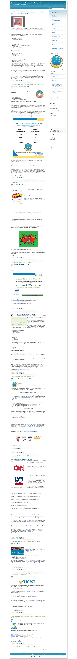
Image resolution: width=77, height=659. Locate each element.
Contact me (35, 640)
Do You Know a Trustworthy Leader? (22, 576)
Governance (54, 28)
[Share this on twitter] (18, 80)
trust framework (25, 33)
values (17, 617)
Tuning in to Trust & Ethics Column (57, 48)
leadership (29, 181)
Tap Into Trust (22, 102)
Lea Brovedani (54, 84)
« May (51, 147)
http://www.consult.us (54, 76)
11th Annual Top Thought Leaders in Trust (23, 619)
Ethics (34, 380)
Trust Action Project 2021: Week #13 (22, 264)
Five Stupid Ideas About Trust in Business (58, 87)
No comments (44, 186)
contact (19, 163)
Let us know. (29, 304)
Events (36, 621)
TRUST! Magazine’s (30, 591)
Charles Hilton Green (55, 86)
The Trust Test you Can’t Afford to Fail (22, 378)
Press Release (56, 27)
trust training (40, 402)
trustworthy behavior (15, 182)
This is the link (13, 588)
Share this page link (14, 634)
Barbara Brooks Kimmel (16, 84)
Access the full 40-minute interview (30, 551)
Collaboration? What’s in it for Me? (21, 13)
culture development (55, 21)
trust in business (37, 541)
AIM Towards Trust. (26, 426)
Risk (52, 37)
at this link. (28, 301)
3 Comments (44, 460)
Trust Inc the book (54, 79)
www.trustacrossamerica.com (24, 369)
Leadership (32, 186)
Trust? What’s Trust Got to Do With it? (58, 92)
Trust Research (54, 45)
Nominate (12, 636)
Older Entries (45, 649)
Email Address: (52, 103)
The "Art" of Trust (22, 262)
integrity (28, 573)
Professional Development (32, 265)
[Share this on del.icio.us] (22, 80)
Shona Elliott (31, 550)
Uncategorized (54, 49)
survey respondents (36, 195)
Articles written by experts (18, 315)
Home (13, 8)
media (33, 376)
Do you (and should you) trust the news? (23, 459)
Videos (53, 51)
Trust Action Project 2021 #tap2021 (57, 43)
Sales (53, 39)
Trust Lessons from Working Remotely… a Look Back (58, 85)
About (16, 8)
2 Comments (44, 315)
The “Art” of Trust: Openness (20, 184)
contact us (36, 431)
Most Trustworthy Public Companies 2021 (58, 88)
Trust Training (54, 47)
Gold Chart (53, 75)
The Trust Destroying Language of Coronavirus (24, 314)
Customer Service (55, 23)
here (41, 106)
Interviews (53, 31)
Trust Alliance (18, 30)
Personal (53, 33)
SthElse (45, 656)
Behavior (22, 186)
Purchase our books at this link (16, 445)
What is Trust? (17, 543)
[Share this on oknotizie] (13, 80)
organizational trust (30, 84)
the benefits (17, 413)
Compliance (34, 315)
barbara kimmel (23, 84)
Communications (27, 186)
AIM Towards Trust (14, 112)
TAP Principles (16, 487)
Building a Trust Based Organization (22, 86)
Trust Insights (54, 44)
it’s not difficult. (29, 520)
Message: (51, 113)
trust (35, 84)
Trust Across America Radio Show (57, 77)
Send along (13, 635)
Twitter (57, 53)
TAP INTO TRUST (55, 40)
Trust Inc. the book (54, 80)
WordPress (37, 656)
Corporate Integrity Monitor (56, 20)
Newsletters (55, 35)
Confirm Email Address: (54, 108)
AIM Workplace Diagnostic (15, 300)
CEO (28, 455)
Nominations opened (38, 597)
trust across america (40, 84)
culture (28, 312)
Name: (51, 98)
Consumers (54, 19)
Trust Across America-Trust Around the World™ (26, 3)
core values (32, 455)
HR (52, 29)
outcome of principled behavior (28, 397)
